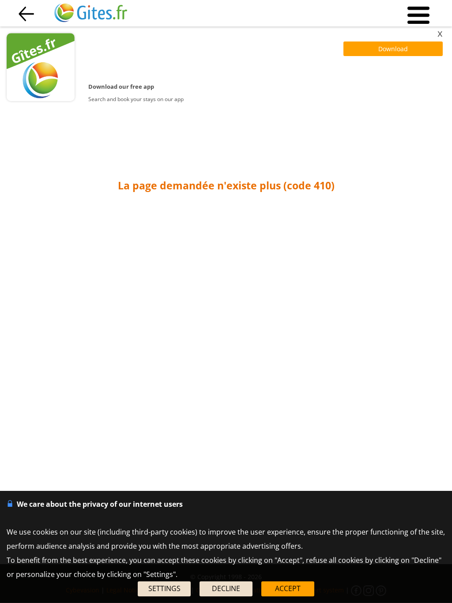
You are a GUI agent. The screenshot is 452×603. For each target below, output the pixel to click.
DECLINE (226, 588)
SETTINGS (164, 588)
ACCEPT (288, 588)
